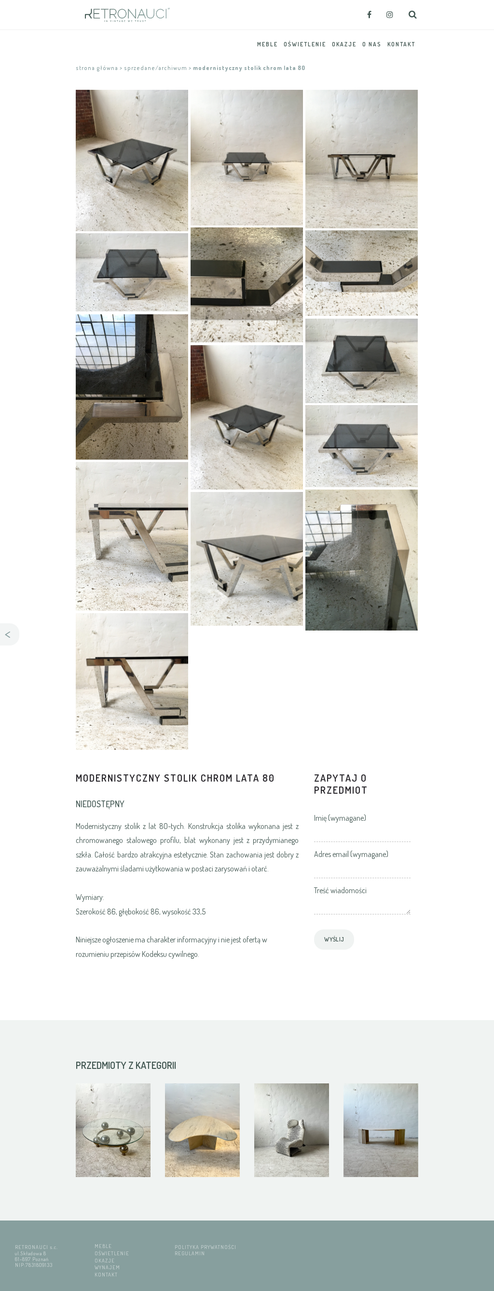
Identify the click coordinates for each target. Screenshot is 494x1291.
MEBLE (103, 1246)
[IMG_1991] (361, 361)
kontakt (106, 1274)
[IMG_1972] (132, 536)
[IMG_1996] (132, 387)
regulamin (190, 1253)
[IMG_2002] (132, 160)
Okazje (105, 1260)
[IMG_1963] (361, 273)
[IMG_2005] (247, 284)
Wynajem (107, 1267)
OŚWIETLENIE (112, 1253)
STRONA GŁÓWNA (97, 67)
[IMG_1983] (361, 159)
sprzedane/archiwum (155, 67)
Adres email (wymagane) (351, 854)
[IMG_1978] (247, 157)
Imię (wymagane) (340, 818)
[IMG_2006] (132, 681)
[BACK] (9, 634)
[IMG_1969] (361, 446)
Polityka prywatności (205, 1247)
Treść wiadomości (340, 890)
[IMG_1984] (132, 272)
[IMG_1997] (361, 560)
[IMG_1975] (247, 559)
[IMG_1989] (247, 417)
